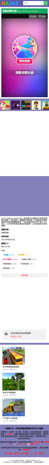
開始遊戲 (24, 61)
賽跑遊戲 (9, 268)
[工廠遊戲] (25, 105)
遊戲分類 (37, 442)
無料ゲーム (34, 444)
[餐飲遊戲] (5, 105)
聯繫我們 (26, 450)
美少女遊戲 (10, 259)
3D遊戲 (8, 255)
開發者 (17, 453)
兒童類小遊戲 (29, 259)
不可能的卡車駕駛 (10, 418)
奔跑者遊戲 (27, 264)
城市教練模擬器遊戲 (11, 367)
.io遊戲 (9, 434)
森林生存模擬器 (9, 392)
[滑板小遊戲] (36, 105)
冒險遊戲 (24, 255)
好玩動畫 (9, 453)
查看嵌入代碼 (15, 336)
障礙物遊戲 (9, 264)
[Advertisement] (24, 303)
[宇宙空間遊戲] (15, 105)
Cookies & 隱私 (37, 453)
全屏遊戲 (24, 275)
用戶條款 (25, 453)
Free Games (21, 444)
